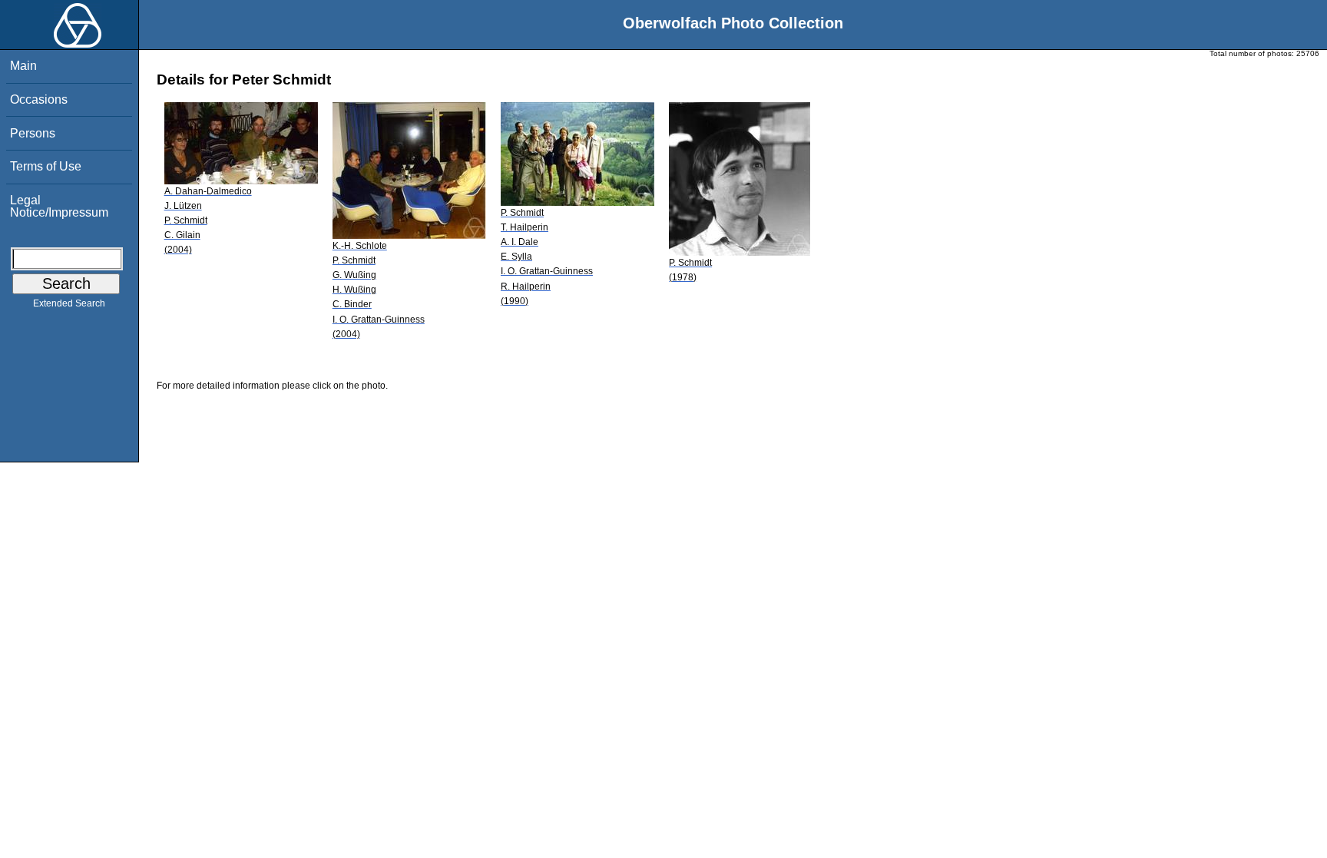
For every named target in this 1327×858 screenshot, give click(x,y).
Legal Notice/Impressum (59, 206)
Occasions (39, 99)
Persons (32, 133)
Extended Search (69, 303)
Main (23, 65)
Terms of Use (45, 166)
